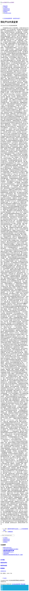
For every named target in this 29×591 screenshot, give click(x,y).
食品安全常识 (6, 539)
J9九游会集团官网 (7, 18)
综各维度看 (6, 553)
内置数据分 (10, 531)
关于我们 (5, 537)
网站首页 (5, 6)
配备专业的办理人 (7, 547)
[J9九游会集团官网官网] (14, 2)
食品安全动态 (16, 18)
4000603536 (3, 571)
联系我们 (5, 542)
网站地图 (23, 584)
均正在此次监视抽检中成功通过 (10, 549)
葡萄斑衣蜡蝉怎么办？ (8, 551)
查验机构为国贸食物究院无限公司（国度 (13, 554)
